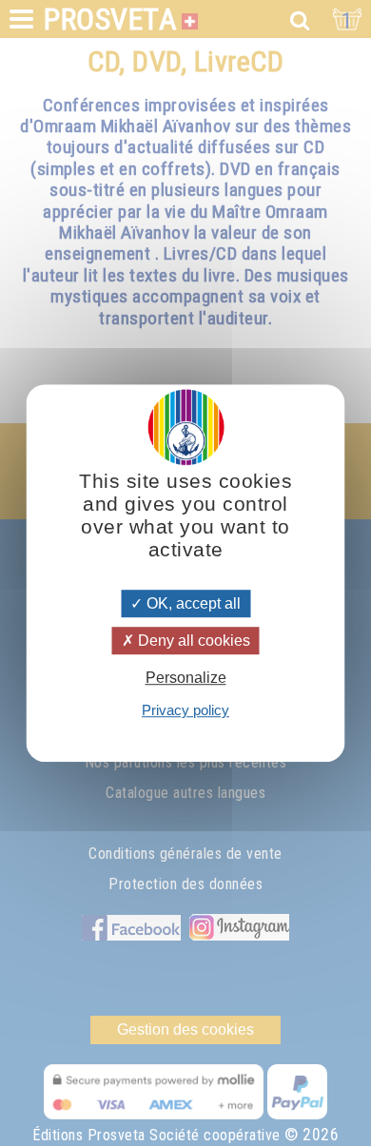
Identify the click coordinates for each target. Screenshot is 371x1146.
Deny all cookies (192, 640)
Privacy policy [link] (185, 710)
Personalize (186, 678)
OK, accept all (192, 603)
